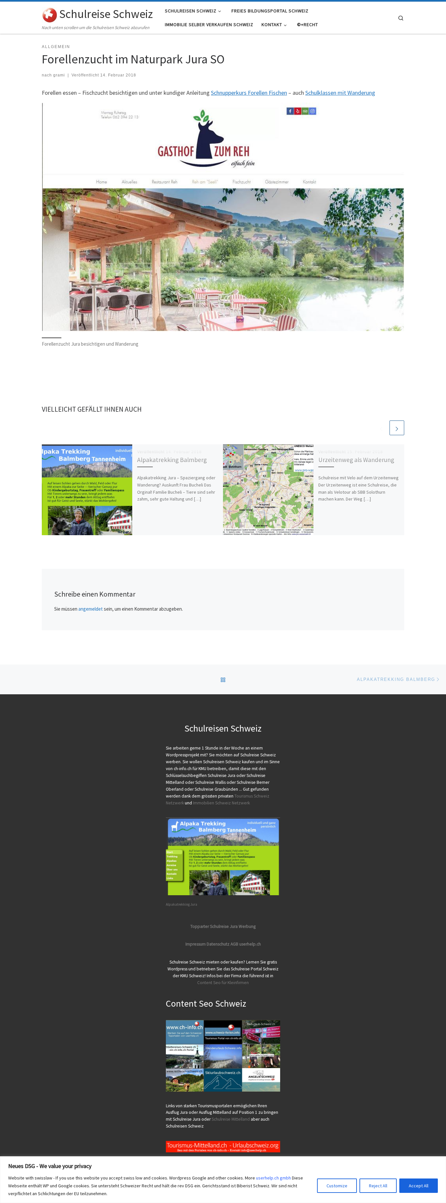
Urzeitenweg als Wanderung (356, 460)
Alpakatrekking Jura (181, 904)
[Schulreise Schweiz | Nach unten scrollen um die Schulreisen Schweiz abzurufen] (49, 13)
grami (59, 75)
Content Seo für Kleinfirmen (223, 982)
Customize (337, 1186)
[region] (223, 1179)
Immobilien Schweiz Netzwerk (221, 803)
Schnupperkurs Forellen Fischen (249, 92)
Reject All (378, 1186)
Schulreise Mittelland (231, 1119)
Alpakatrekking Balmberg (172, 460)
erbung (249, 926)
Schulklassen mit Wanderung (340, 92)
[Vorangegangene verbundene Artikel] (381, 427)
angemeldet (90, 609)
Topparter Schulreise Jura (214, 926)
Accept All (418, 1186)
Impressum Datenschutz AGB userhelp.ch (223, 944)
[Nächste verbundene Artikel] (397, 427)
